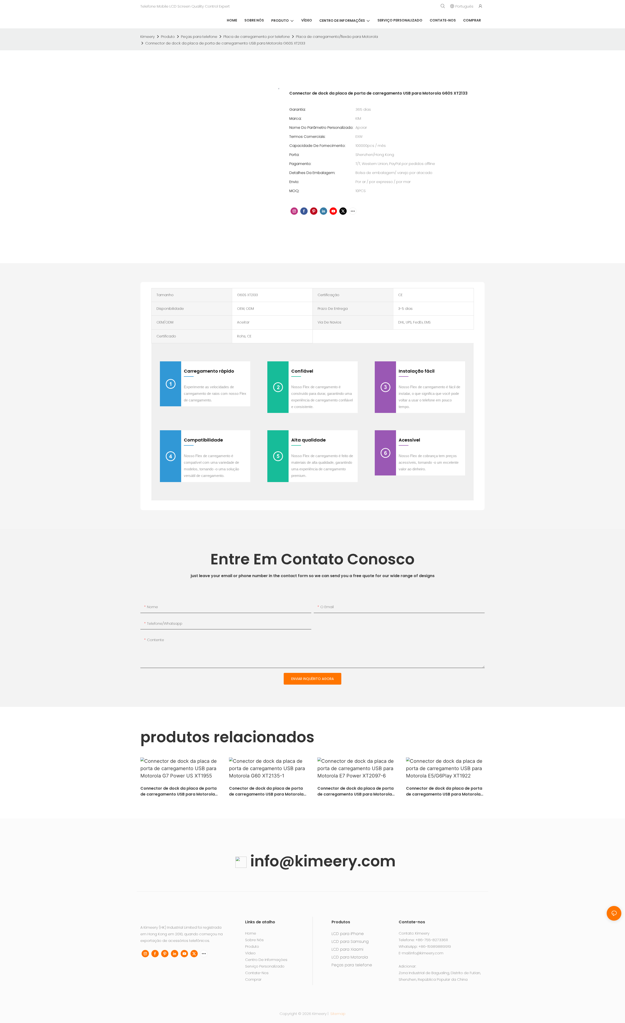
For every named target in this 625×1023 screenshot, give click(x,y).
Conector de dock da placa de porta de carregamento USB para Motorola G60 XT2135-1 (266, 791)
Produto (168, 36)
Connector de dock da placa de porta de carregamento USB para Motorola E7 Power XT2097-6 (355, 791)
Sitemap (337, 1013)
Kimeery (147, 36)
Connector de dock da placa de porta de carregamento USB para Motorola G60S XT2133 (225, 43)
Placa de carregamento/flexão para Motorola (337, 36)
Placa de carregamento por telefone (256, 36)
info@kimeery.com (321, 861)
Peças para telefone (199, 36)
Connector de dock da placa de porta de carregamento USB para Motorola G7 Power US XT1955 (178, 791)
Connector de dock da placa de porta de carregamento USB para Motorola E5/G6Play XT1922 (444, 791)
